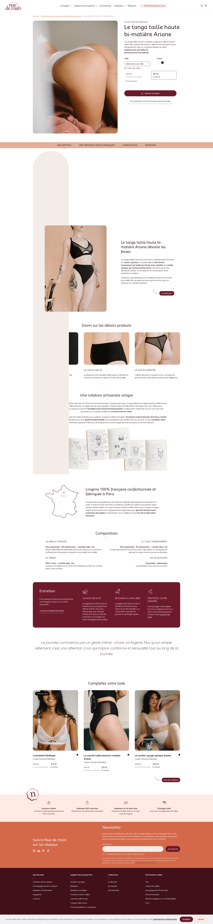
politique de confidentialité (165, 919)
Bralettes (74, 886)
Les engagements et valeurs (45, 886)
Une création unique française (97, 145)
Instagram (34, 851)
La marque (64, 6)
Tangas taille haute (78, 903)
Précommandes (152, 895)
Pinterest (43, 851)
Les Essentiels (105, 6)
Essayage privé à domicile (156, 890)
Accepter (186, 919)
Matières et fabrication (42, 890)
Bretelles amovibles (78, 890)
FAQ (147, 882)
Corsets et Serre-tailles (80, 895)
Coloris (159, 59)
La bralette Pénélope (44, 755)
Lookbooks (118, 6)
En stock (54, 765)
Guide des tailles (134, 68)
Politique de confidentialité (145, 863)
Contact (36, 899)
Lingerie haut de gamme (84, 6)
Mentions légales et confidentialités (160, 899)
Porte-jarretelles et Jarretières (83, 907)
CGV (147, 903)
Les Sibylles (112, 886)
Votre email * (107, 844)
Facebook (48, 851)
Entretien (150, 145)
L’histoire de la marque (42, 882)
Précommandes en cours (154, 6)
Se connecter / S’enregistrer (201, 6)
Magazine (132, 6)
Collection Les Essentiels (44, 759)
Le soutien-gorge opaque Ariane (153, 755)
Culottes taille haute (79, 899)
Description (64, 145)
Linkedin (38, 851)
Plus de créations (171, 780)
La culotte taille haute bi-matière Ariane (102, 757)
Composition (129, 145)
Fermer (201, 919)
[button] (67, 131)
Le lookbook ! (167, 293)
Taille (126, 59)
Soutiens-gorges (77, 882)
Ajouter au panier (152, 93)
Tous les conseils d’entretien (51, 611)
